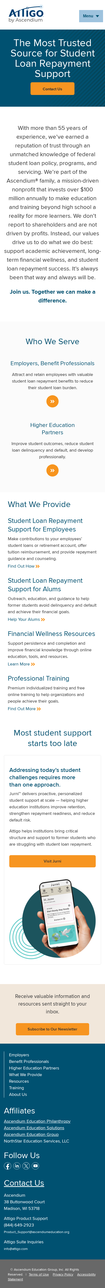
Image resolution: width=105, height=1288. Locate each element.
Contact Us (24, 1183)
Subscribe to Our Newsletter (52, 1029)
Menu (88, 16)
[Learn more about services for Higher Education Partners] (52, 470)
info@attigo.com (16, 1248)
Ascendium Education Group (31, 1134)
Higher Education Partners (34, 1068)
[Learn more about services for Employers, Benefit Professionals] (52, 401)
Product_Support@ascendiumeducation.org (36, 1231)
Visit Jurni (52, 861)
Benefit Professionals (29, 1061)
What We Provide (25, 1074)
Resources (19, 1081)
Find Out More (22, 709)
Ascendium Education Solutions (34, 1128)
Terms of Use (39, 1274)
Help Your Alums (24, 619)
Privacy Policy (63, 1274)
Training (16, 1088)
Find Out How (21, 566)
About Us (18, 1094)
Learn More (19, 664)
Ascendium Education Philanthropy (37, 1121)
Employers (19, 1055)
